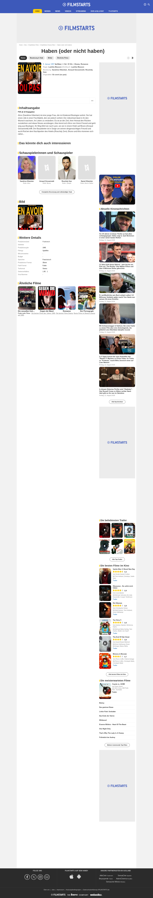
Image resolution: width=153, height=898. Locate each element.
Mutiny (101, 703)
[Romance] (67, 298)
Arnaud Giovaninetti (76, 70)
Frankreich (46, 242)
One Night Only (105, 729)
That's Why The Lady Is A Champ (111, 733)
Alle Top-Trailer (117, 559)
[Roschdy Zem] (67, 167)
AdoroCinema (121, 879)
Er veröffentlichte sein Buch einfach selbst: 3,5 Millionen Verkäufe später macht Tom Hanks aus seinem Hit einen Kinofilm (117, 297)
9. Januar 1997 (49, 64)
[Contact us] (47, 877)
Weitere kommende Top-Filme (117, 745)
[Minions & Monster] (105, 661)
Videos (68, 11)
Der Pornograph (87, 311)
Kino (37, 11)
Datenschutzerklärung (90, 890)
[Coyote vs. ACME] (105, 691)
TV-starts (113, 11)
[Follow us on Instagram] (41, 877)
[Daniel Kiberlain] (87, 167)
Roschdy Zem (67, 181)
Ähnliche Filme (30, 283)
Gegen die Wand (47, 311)
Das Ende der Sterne (106, 716)
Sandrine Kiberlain (59, 70)
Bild (22, 201)
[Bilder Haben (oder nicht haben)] (30, 217)
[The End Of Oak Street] (105, 644)
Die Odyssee (117, 603)
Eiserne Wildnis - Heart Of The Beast (112, 724)
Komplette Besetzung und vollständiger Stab (57, 192)
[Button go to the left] (128, 58)
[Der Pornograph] (87, 298)
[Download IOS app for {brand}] (72, 876)
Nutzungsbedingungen (73, 890)
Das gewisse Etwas (106, 707)
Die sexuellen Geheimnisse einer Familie (35, 311)
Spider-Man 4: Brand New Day (124, 569)
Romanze (84, 64)
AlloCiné (103, 875)
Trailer (115, 580)
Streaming (81, 11)
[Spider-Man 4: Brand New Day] (105, 576)
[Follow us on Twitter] (34, 877)
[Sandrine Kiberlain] (27, 167)
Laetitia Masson (54, 67)
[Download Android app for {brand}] (80, 876)
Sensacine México (113, 882)
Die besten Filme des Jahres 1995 (43, 313)
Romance (67, 311)
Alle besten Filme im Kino (117, 674)
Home (21, 45)
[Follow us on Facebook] (28, 877)
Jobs (53, 890)
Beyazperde (103, 879)
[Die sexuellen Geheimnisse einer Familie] (27, 298)
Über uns (47, 890)
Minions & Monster (120, 654)
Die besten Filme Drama (64, 313)
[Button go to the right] (132, 58)
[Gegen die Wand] (47, 298)
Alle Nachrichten (117, 402)
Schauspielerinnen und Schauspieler (46, 153)
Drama (77, 64)
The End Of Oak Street (121, 637)
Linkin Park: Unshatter (107, 711)
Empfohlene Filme (33, 45)
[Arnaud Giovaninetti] (47, 167)
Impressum (60, 890)
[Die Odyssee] (105, 610)
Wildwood (103, 720)
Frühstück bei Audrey (107, 737)
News (57, 11)
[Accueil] (76, 5)
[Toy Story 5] (105, 627)
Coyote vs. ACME (118, 684)
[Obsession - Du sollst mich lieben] (105, 593)
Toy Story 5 (117, 620)
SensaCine (122, 875)
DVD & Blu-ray (97, 11)
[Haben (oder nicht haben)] (29, 78)
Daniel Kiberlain (87, 181)
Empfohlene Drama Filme (47, 45)
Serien (47, 11)
